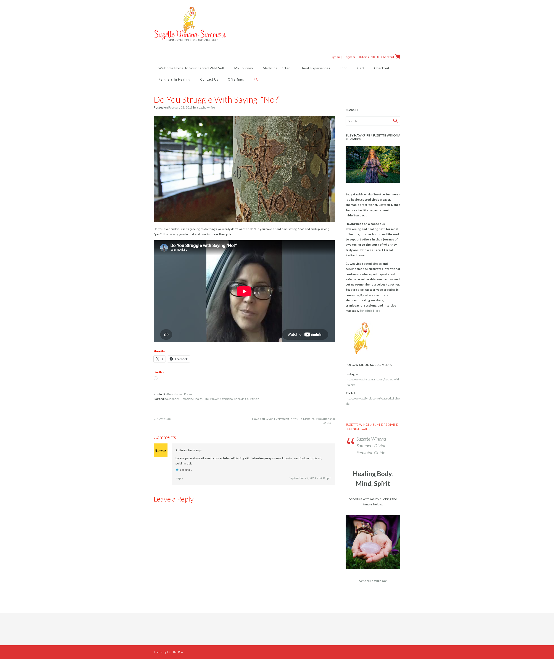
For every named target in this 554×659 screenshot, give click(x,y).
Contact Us (209, 79)
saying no (226, 399)
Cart (361, 68)
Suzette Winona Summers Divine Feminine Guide (371, 445)
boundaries (172, 399)
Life (206, 399)
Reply (179, 478)
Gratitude (162, 418)
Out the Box (175, 652)
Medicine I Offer (276, 68)
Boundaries (175, 394)
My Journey (243, 68)
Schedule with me (373, 581)
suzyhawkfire (206, 107)
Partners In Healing (174, 79)
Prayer (188, 394)
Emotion (186, 399)
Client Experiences (315, 68)
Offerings (236, 79)
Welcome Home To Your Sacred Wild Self (191, 68)
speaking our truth (246, 399)
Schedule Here (369, 310)
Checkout (382, 68)
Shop (344, 68)
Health (198, 399)
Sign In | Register (343, 57)
